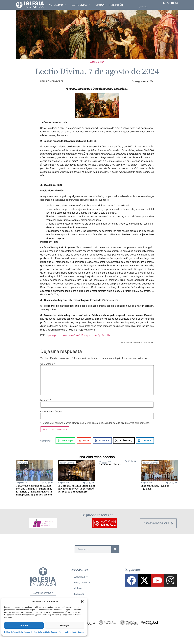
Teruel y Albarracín (67, 463)
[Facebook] (164, 3)
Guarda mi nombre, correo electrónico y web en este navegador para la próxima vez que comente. (96, 423)
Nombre (45, 400)
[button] (82, 601)
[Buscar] (115, 549)
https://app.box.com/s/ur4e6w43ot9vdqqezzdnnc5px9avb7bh (78, 335)
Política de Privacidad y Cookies (17, 632)
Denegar (64, 625)
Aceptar (24, 625)
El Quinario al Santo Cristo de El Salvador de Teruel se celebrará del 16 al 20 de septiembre (76, 488)
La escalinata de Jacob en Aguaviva (155, 487)
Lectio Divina (79, 4)
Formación (116, 4)
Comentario (47, 364)
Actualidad (56, 4)
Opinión (100, 4)
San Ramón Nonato (110, 464)
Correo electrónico (51, 411)
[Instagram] (176, 3)
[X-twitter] (168, 3)
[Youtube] (172, 3)
